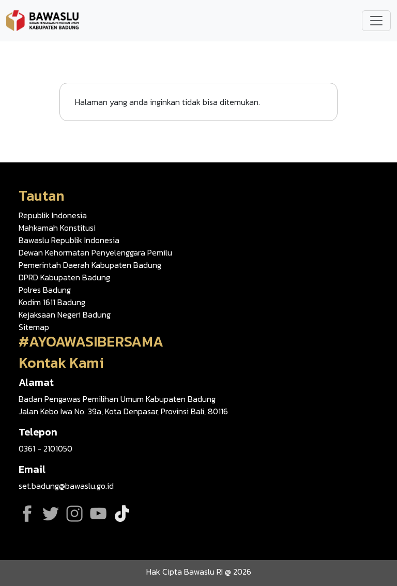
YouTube (98, 513)
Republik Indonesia (53, 215)
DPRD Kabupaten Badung (64, 277)
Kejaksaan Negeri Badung (65, 314)
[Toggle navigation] (376, 20)
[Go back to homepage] (42, 19)
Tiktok (122, 513)
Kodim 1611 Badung (52, 302)
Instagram (74, 513)
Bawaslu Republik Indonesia (69, 240)
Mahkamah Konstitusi (57, 227)
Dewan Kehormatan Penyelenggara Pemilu (95, 252)
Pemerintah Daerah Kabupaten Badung (90, 265)
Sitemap (34, 327)
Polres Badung (45, 289)
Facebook (27, 513)
